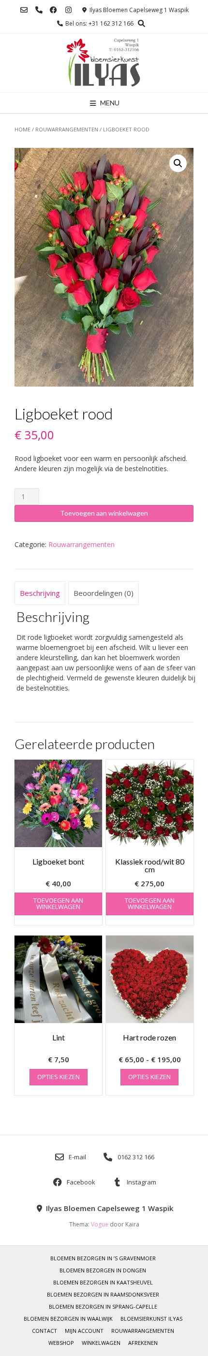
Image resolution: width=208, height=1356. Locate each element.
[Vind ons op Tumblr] (68, 9)
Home (22, 129)
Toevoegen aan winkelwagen (104, 513)
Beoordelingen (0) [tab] (104, 593)
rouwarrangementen (142, 1330)
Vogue (99, 1224)
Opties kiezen (58, 1076)
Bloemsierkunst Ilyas (151, 1318)
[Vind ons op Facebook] (54, 9)
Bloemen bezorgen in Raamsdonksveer (103, 1294)
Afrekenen (143, 1342)
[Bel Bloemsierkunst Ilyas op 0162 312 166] (39, 9)
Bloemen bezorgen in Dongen (102, 1270)
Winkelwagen (101, 1342)
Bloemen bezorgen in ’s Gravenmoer (103, 1258)
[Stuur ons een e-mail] (24, 9)
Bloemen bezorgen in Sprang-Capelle (103, 1306)
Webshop (61, 1342)
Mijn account (84, 1330)
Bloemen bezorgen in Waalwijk (68, 1318)
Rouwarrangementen (66, 129)
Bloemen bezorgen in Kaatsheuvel (103, 1282)
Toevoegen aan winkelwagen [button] (58, 903)
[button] (178, 163)
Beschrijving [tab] (40, 593)
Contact (44, 1330)
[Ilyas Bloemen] (104, 62)
